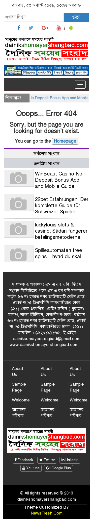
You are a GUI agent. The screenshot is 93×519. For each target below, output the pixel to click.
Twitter (49, 460)
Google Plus (61, 468)
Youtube (32, 468)
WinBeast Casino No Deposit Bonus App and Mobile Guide (58, 180)
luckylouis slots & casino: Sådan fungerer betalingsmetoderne (61, 231)
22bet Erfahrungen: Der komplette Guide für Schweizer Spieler (62, 205)
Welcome (21, 400)
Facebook (25, 460)
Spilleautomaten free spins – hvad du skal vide (58, 256)
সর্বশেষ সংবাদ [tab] (46, 153)
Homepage (65, 141)
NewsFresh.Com (46, 513)
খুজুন (76, 17)
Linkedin (71, 460)
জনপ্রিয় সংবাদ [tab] (47, 163)
